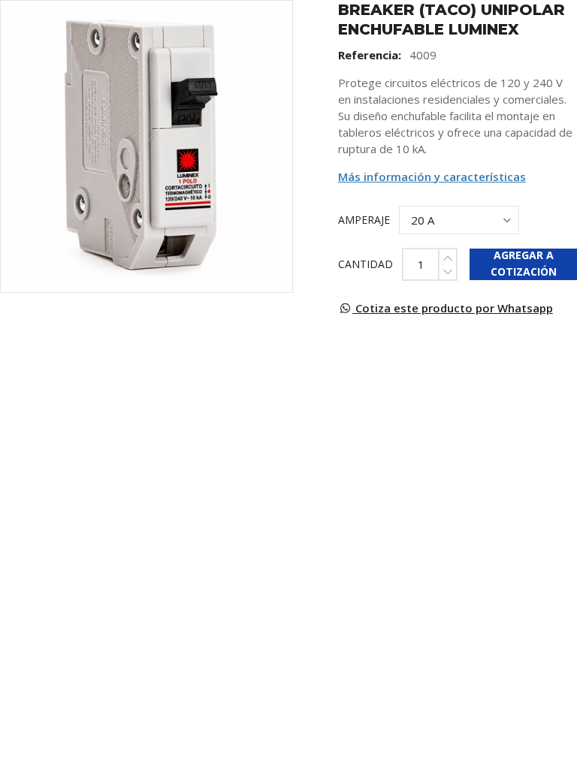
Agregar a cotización (524, 264)
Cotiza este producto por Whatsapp (452, 307)
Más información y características (432, 176)
